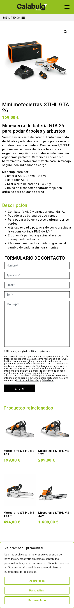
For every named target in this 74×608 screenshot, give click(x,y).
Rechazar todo (37, 600)
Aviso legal (47, 380)
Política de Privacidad (27, 380)
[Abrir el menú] (67, 7)
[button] (11, 17)
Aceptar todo (37, 580)
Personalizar (37, 590)
